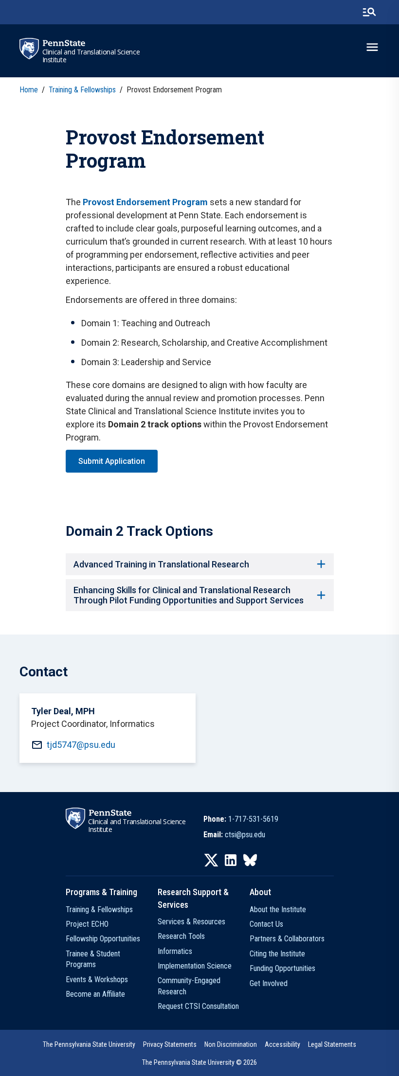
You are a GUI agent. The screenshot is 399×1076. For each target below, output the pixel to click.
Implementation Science (195, 965)
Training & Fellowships (99, 909)
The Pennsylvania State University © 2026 (199, 1062)
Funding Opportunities (282, 968)
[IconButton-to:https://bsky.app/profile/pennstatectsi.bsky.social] (250, 860)
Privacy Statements (170, 1044)
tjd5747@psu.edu (81, 745)
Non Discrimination (230, 1044)
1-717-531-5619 (253, 819)
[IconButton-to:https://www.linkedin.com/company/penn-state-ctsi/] (230, 860)
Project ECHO (87, 924)
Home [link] (28, 89)
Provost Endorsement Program (145, 202)
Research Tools (181, 936)
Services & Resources (191, 921)
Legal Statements (332, 1044)
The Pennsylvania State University (89, 1044)
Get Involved (269, 983)
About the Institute (278, 909)
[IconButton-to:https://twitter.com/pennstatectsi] (211, 860)
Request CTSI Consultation (198, 1006)
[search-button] (369, 12)
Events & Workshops (97, 979)
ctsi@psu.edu (245, 834)
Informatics (175, 951)
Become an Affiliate (95, 994)
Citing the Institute (277, 953)
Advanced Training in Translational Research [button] (161, 564)
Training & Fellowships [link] (82, 89)
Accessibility (282, 1044)
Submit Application (111, 461)
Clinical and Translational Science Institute (91, 56)
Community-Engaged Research (189, 986)
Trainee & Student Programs (93, 959)
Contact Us (266, 924)
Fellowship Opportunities (103, 938)
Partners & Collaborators (287, 938)
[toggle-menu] (372, 47)
